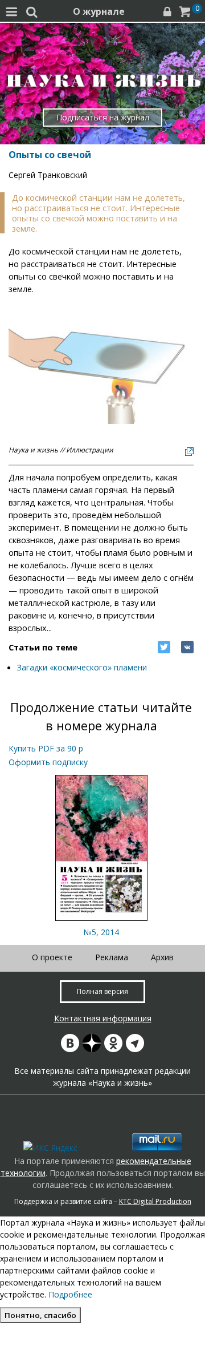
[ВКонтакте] (187, 647)
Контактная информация (102, 1018)
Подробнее (70, 1294)
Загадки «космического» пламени (82, 667)
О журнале (99, 11)
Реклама (111, 957)
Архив (162, 957)
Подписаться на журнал (102, 117)
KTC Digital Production (155, 1201)
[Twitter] (164, 647)
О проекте (52, 957)
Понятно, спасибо (40, 1315)
